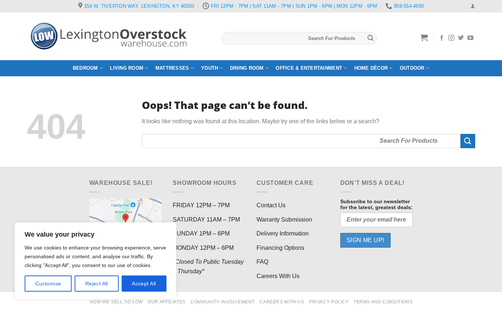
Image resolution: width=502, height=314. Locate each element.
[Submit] (370, 38)
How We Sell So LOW (116, 301)
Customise (48, 283)
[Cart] (424, 37)
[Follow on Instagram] (451, 38)
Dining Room (247, 68)
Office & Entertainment (309, 68)
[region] (95, 260)
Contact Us (271, 205)
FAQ (262, 262)
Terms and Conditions (383, 301)
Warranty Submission (284, 219)
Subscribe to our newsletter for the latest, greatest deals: (376, 204)
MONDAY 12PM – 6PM (203, 248)
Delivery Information (283, 233)
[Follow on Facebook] (442, 38)
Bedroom (85, 68)
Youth (209, 68)
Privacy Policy (329, 301)
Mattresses (172, 68)
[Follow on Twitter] (461, 38)
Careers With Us (278, 276)
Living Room (126, 68)
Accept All (144, 283)
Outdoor (412, 68)
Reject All (96, 283)
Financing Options (280, 248)
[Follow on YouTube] (470, 38)
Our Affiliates (167, 301)
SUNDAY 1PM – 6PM (201, 233)
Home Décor (371, 68)
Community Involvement (222, 301)
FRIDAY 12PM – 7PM (201, 205)
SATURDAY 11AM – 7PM (206, 219)
